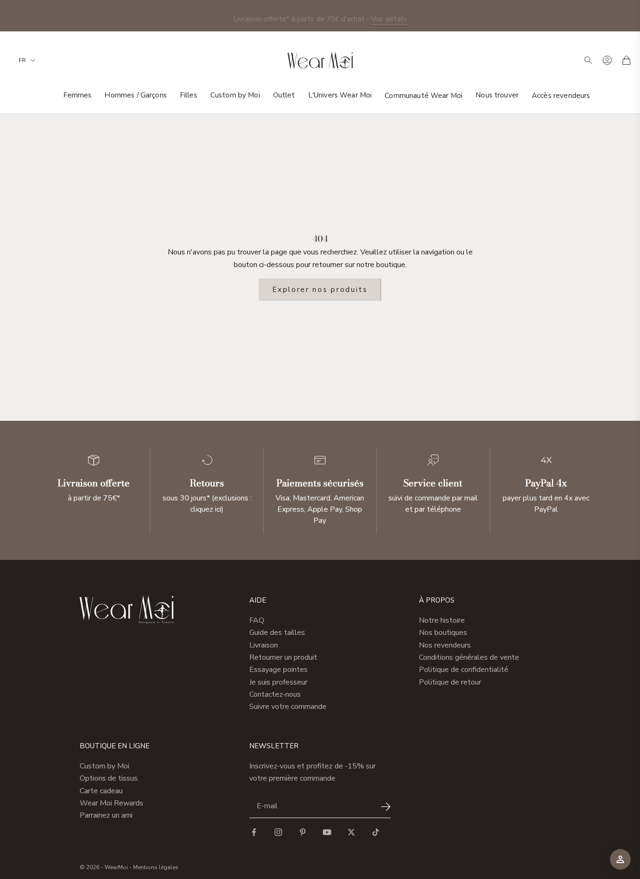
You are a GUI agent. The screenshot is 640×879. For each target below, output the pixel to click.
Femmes (77, 95)
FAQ (256, 620)
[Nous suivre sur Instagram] (278, 832)
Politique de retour (450, 682)
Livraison (263, 645)
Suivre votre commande (288, 706)
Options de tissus (109, 778)
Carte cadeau (101, 791)
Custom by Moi (235, 95)
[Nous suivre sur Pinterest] (302, 832)
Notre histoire (442, 620)
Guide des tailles (277, 632)
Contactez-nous (275, 694)
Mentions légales (156, 867)
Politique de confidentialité (463, 669)
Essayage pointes (278, 669)
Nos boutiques (443, 632)
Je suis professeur (278, 682)
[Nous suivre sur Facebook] (254, 832)
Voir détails (389, 15)
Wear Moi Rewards (111, 803)
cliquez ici (205, 509)
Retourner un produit (283, 657)
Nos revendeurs (445, 645)
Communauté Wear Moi (423, 95)
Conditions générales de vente (469, 657)
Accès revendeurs (561, 95)
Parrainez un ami (106, 815)
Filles (188, 95)
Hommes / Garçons (135, 95)
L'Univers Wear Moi (340, 95)
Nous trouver (497, 95)
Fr (22, 60)
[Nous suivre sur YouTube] (327, 832)
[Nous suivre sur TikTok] (375, 832)
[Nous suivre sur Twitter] (351, 832)
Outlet (284, 95)
